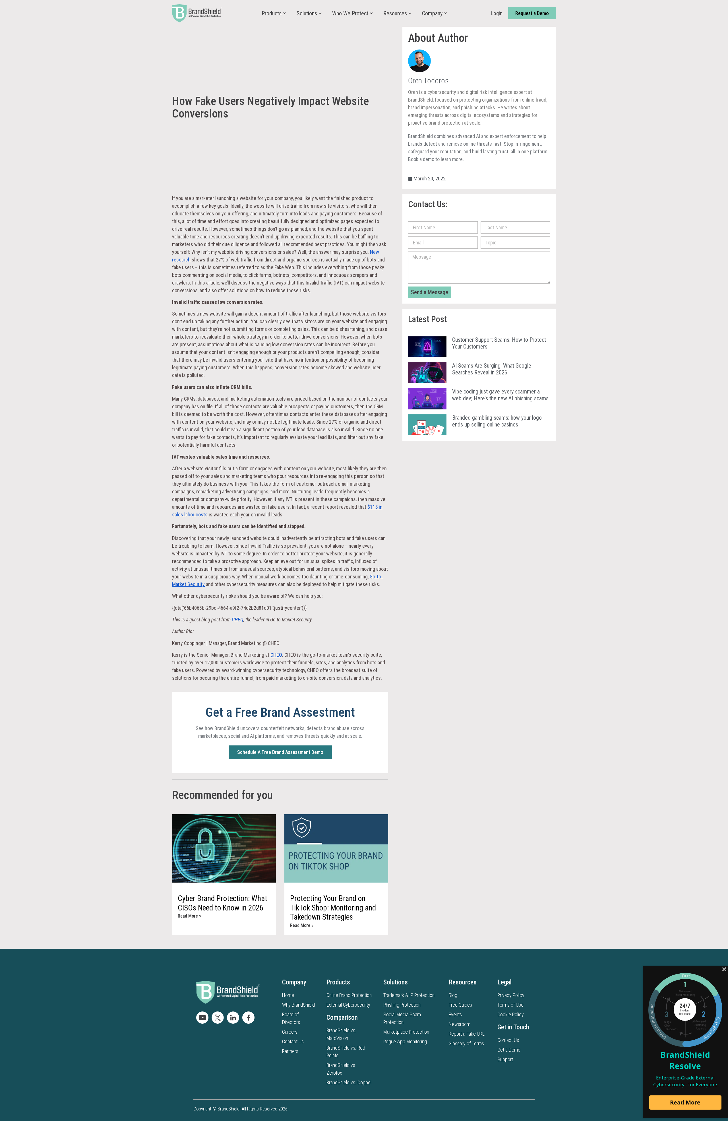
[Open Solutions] (320, 13)
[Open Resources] (409, 13)
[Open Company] (445, 13)
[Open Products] (284, 13)
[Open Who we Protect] (371, 13)
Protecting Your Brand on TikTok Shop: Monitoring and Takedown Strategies (333, 908)
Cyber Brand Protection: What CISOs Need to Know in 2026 (222, 903)
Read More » (189, 916)
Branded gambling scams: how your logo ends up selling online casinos (497, 421)
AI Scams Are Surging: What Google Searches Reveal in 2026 (491, 369)
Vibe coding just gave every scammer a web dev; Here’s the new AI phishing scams (500, 395)
